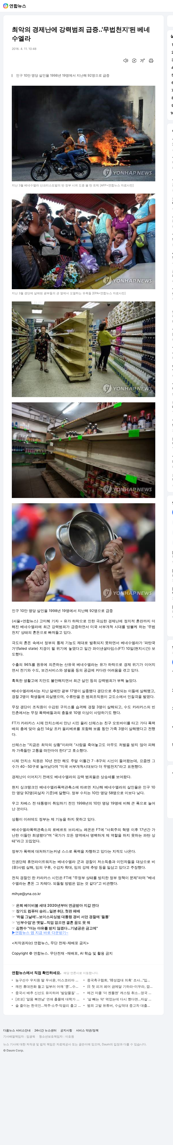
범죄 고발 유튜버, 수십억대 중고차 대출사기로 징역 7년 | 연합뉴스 (120, 1005)
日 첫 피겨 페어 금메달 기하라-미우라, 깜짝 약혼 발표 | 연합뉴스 (120, 986)
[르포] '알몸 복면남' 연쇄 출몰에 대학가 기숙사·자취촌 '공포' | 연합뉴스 (48, 999)
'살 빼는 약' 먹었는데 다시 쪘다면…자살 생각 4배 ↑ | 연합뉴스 (120, 999)
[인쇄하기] (151, 60)
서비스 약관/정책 (87, 1030)
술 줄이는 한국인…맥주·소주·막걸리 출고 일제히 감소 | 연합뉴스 (48, 1005)
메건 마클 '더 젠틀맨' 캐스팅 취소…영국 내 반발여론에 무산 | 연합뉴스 (120, 993)
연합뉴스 (17, 6)
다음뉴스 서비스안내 (17, 1030)
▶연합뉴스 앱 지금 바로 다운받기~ (40, 933)
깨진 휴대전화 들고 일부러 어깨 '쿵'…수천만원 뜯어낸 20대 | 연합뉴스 (48, 986)
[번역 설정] (134, 60)
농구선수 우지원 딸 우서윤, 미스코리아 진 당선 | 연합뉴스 (48, 980)
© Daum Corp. (13, 1050)
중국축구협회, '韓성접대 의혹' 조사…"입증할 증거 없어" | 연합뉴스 (120, 980)
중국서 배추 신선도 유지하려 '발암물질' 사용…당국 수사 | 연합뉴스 (48, 993)
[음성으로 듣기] (126, 60)
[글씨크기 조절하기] (142, 60)
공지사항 (66, 1030)
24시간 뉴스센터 (45, 1030)
